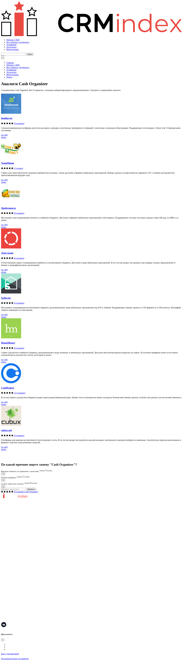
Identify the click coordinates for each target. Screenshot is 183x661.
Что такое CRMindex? (11, 521)
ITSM (3, 608)
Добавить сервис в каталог (13, 551)
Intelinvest (6, 118)
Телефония (11, 45)
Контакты (5, 538)
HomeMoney (8, 342)
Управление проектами (11, 580)
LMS (3, 604)
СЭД (3, 600)
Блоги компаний (8, 563)
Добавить (31, 489)
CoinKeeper (7, 387)
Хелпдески (11, 47)
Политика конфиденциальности (15, 534)
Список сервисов (9, 567)
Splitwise (6, 298)
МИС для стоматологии (12, 620)
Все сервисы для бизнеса (17, 42)
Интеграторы (12, 49)
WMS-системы (8, 592)
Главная (10, 62)
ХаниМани (7, 163)
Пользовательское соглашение (15, 530)
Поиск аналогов (8, 584)
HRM (3, 596)
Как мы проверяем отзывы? (13, 526)
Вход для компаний (10, 654)
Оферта (4, 555)
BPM (3, 616)
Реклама (5, 559)
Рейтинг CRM (12, 40)
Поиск (9, 77)
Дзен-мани (7, 253)
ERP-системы (7, 588)
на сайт (4, 135)
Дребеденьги (8, 208)
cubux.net (6, 430)
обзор (3, 137)
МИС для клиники (9, 612)
